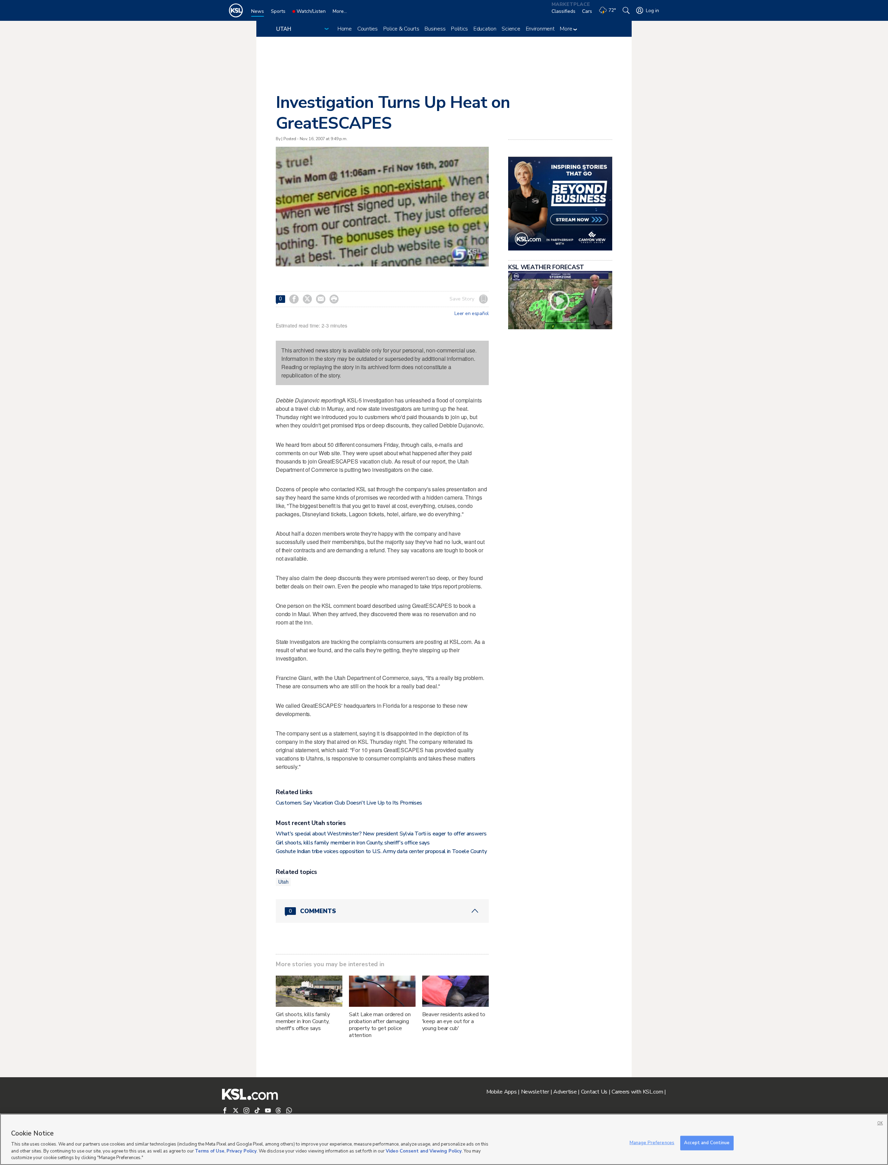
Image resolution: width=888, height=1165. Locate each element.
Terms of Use (209, 1151)
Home (345, 29)
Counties (367, 29)
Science (511, 29)
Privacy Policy (242, 1151)
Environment (540, 29)
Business (435, 29)
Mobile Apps (501, 1092)
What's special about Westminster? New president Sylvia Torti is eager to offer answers (381, 833)
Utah (283, 881)
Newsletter (535, 1092)
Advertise (565, 1092)
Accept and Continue (706, 1143)
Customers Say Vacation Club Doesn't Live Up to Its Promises (349, 803)
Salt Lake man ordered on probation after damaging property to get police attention (380, 1025)
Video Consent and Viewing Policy (424, 1151)
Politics (459, 29)
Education (484, 29)
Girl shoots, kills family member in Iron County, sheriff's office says (353, 843)
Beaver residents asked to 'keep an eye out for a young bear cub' (454, 1021)
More (566, 29)
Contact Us (594, 1092)
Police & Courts (401, 29)
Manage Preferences (652, 1143)
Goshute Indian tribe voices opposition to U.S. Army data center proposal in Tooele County (381, 851)
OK (880, 1123)
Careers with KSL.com (637, 1092)
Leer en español (471, 313)
